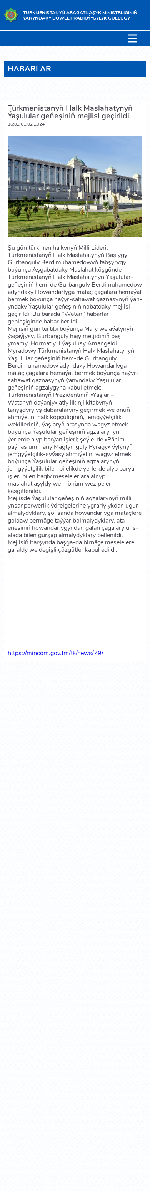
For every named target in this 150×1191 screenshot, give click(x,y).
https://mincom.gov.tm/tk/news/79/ (55, 653)
